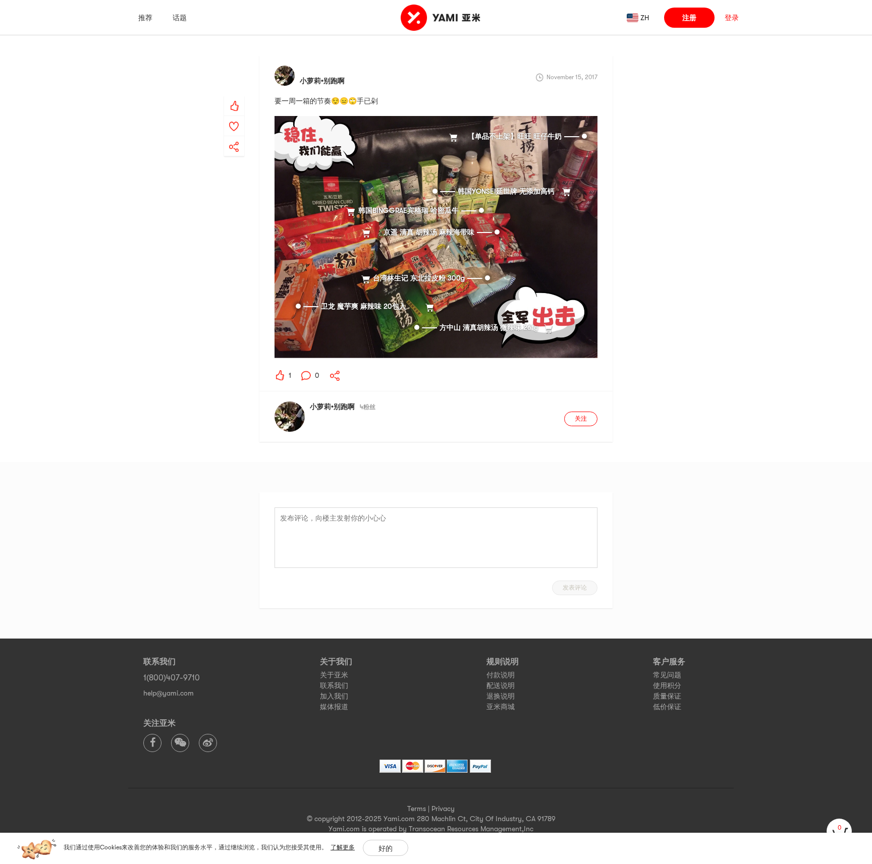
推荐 (145, 18)
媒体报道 (334, 707)
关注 (581, 418)
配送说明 (500, 685)
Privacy (443, 808)
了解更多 (343, 847)
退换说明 (500, 696)
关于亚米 (334, 675)
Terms (416, 808)
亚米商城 (500, 707)
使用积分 (667, 685)
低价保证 (667, 707)
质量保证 (667, 696)
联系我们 (334, 685)
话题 (180, 18)
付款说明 (500, 675)
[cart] (839, 831)
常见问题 (667, 675)
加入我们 (334, 696)
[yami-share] (234, 136)
